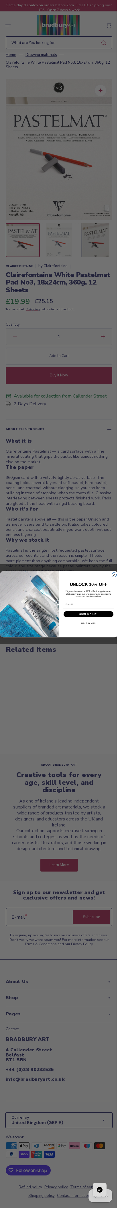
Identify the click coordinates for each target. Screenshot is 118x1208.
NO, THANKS (86, 623)
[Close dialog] (112, 574)
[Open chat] (95, 1190)
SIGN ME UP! (86, 614)
